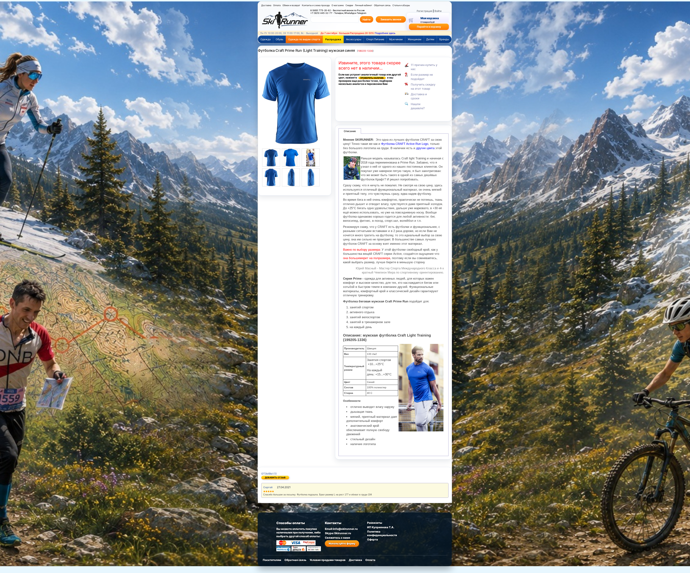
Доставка (266, 5)
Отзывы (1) (269, 473)
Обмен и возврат (291, 5)
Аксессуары (353, 39)
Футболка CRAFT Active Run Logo (404, 143)
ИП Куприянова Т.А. (380, 527)
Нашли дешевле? (418, 106)
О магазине (338, 5)
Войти (437, 11)
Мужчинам (396, 39)
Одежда (265, 39)
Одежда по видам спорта (304, 39)
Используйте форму (342, 543)
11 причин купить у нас (424, 67)
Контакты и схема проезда (316, 5)
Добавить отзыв (275, 477)
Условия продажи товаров (328, 560)
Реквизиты (374, 522)
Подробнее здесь (385, 33)
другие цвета (425, 148)
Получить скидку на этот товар (423, 86)
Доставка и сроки (419, 96)
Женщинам (414, 39)
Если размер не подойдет (422, 76)
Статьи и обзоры (401, 5)
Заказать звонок (390, 19)
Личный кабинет (363, 5)
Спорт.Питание (375, 39)
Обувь (279, 39)
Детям (430, 39)
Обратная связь (382, 5)
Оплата (277, 5)
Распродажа (333, 39)
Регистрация (424, 11)
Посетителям (272, 560)
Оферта (372, 539)
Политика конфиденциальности (382, 533)
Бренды (444, 39)
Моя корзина (429, 18)
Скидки (349, 5)
